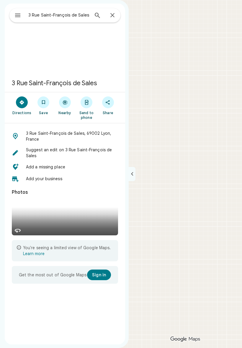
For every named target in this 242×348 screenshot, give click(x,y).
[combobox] (58, 15)
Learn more (34, 253)
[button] (65, 136)
